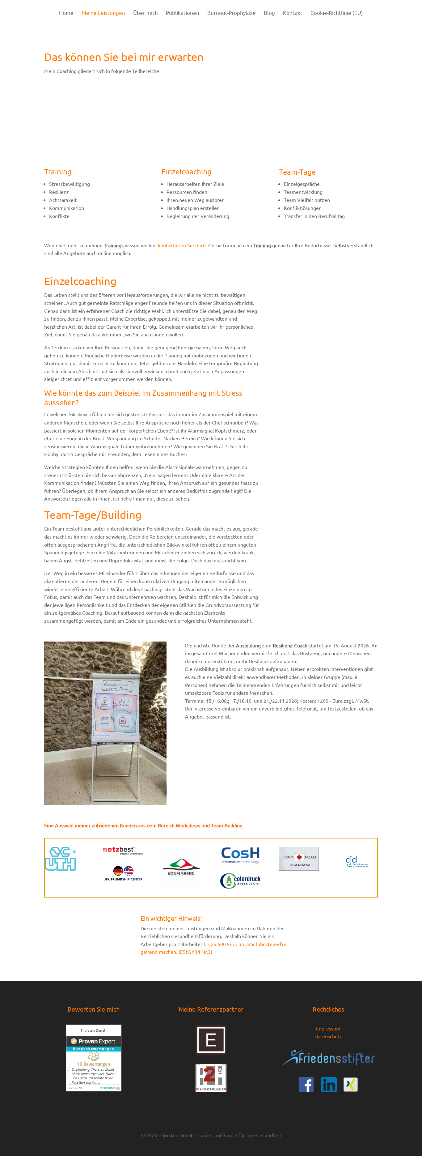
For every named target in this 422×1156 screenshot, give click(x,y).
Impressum (328, 1028)
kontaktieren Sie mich (182, 245)
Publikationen (182, 13)
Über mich (145, 13)
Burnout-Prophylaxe (231, 13)
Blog (269, 13)
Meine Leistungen (103, 13)
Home (66, 13)
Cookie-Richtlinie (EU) (336, 13)
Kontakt (292, 13)
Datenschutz (328, 1036)
